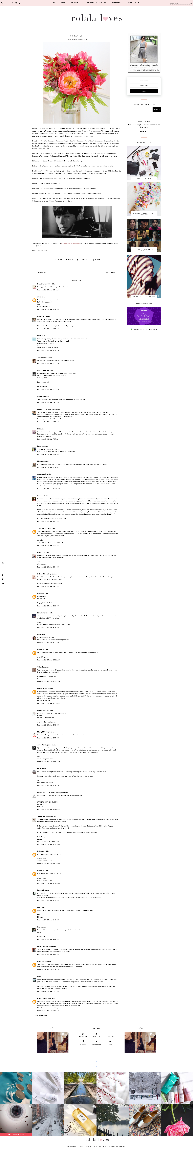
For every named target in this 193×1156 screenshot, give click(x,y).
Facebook (40, 804)
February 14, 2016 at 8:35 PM (48, 900)
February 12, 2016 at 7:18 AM (48, 422)
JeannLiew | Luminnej (45, 816)
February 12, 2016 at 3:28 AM (48, 329)
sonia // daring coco (44, 745)
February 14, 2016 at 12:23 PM (48, 844)
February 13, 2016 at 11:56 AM (48, 703)
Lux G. (39, 634)
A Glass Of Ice (50, 676)
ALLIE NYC (41, 552)
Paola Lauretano (43, 370)
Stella (39, 336)
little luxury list (42, 613)
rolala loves (84, 1146)
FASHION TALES (43, 688)
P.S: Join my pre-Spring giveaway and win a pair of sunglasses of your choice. (65, 776)
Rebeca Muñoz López (45, 574)
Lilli (38, 429)
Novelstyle (41, 936)
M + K (39, 907)
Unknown (40, 593)
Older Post (110, 272)
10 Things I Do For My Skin (144, 296)
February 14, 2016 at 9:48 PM (48, 939)
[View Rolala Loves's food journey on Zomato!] (144, 329)
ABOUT (63, 3)
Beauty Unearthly (43, 284)
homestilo (41, 890)
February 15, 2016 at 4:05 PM (48, 954)
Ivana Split (41, 496)
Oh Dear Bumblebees (45, 783)
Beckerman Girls (43, 710)
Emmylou (40, 446)
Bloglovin (40, 806)
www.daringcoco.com (45, 759)
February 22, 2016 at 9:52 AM (48, 1011)
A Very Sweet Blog (44, 998)
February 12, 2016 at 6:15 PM (48, 606)
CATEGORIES (117, 3)
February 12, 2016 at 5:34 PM (48, 567)
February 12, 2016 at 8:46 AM (48, 467)
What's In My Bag (144, 178)
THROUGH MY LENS (87, 32)
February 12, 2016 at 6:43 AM (48, 402)
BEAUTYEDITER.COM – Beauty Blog (51, 792)
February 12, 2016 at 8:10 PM (48, 627)
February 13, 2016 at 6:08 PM (48, 738)
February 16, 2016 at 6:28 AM (48, 970)
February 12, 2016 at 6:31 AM (48, 389)
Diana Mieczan (42, 961)
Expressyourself (43, 382)
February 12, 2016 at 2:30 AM (48, 309)
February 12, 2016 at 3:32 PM (48, 545)
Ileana (39, 927)
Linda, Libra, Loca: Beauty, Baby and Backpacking (55, 326)
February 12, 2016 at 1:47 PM (48, 521)
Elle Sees (40, 461)
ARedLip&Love (42, 657)
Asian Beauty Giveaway (70, 243)
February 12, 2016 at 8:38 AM (48, 454)
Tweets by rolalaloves (144, 303)
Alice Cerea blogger (44, 861)
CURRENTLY (63, 32)
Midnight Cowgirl (43, 732)
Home (54, 3)
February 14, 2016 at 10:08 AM (48, 809)
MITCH (40, 769)
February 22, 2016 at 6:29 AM (48, 991)
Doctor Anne (42, 316)
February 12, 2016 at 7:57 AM (48, 439)
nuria (39, 297)
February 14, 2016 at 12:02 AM (48, 762)
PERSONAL (77, 32)
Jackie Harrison (42, 357)
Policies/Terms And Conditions (115, 1146)
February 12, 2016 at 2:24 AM (48, 290)
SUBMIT (144, 91)
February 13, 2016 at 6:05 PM (48, 725)
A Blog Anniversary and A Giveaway (144, 213)
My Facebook (42, 386)
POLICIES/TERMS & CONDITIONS (95, 3)
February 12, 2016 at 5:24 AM (48, 350)
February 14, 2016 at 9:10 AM (48, 785)
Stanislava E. (41, 474)
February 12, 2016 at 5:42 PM (48, 586)
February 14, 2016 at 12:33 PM (48, 864)
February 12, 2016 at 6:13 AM (48, 363)
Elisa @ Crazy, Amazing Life (47, 409)
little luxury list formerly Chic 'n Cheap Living (53, 624)
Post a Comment (41, 1015)
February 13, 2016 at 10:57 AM (48, 660)
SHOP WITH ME (133, 3)
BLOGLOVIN (59, 542)
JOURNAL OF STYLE (45, 528)
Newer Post (43, 272)
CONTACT (74, 3)
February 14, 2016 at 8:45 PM (48, 920)
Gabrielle (40, 667)
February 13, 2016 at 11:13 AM (48, 682)
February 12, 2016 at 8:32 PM (48, 642)
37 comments (83, 39)
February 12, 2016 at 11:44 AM (48, 489)
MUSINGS (71, 32)
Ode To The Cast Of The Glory (144, 249)
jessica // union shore (45, 946)
